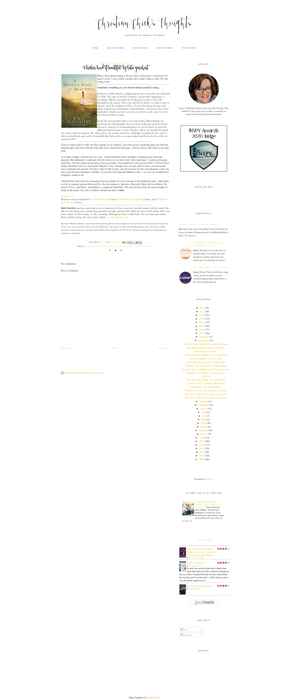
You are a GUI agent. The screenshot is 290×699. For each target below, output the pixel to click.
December (204, 336)
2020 (201, 315)
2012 (201, 444)
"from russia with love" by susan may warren (205, 397)
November (203, 340)
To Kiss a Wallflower (196, 562)
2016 (201, 329)
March (203, 426)
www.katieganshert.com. (117, 217)
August (203, 408)
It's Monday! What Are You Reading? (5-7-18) (207, 244)
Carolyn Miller (194, 588)
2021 (202, 311)
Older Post (66, 348)
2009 (201, 455)
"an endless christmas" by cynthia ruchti (205, 362)
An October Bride (99, 199)
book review (92, 246)
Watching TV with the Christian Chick (199, 501)
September (203, 404)
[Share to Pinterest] (140, 242)
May (203, 419)
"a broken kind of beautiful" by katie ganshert (205, 354)
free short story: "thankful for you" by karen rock (205, 369)
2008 (201, 459)
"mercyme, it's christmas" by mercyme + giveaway (205, 374)
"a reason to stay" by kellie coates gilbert (205, 383)
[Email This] (127, 242)
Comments (188, 634)
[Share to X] (134, 242)
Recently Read (204, 540)
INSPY (112, 246)
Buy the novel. (68, 196)
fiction (104, 246)
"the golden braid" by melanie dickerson (205, 347)
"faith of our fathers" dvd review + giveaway (205, 394)
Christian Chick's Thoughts (145, 24)
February (203, 430)
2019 (201, 318)
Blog (95, 47)
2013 (201, 441)
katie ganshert (125, 246)
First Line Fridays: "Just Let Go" (210, 267)
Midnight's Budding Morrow (200, 585)
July (203, 412)
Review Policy (189, 47)
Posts (185, 629)
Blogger (209, 479)
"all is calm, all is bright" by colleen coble (205, 379)
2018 (201, 322)
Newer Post (164, 348)
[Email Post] (123, 242)
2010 (202, 452)
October (203, 401)
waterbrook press (144, 246)
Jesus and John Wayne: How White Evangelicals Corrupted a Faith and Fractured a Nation (201, 551)
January (204, 433)
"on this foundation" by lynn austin (205, 358)
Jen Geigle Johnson (195, 565)
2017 (201, 326)
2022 (202, 307)
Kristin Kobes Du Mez (196, 557)
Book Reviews (140, 47)
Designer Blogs (154, 697)
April (203, 423)
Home (115, 348)
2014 (201, 437)
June (204, 415)
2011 (201, 448)
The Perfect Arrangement (130, 199)
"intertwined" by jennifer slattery (205, 386)
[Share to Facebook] (137, 242)
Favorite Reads (165, 47)
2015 (201, 333)
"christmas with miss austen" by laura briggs (205, 365)
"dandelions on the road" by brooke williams (205, 390)
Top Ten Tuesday (115, 47)
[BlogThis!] (130, 242)
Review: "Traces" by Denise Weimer (198, 224)
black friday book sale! (205, 351)
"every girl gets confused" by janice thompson (205, 344)
